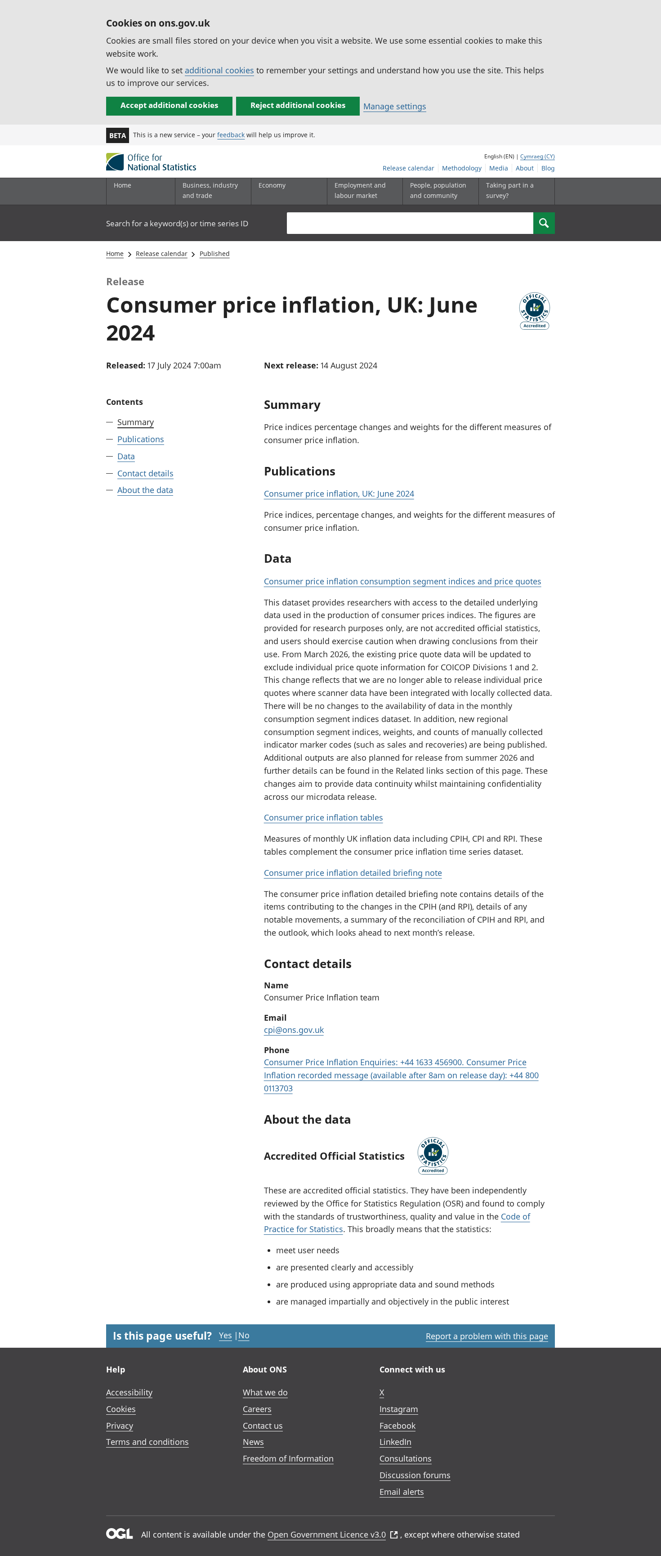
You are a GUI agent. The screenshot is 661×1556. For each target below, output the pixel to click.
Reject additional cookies (297, 105)
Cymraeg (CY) (537, 156)
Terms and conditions (147, 1441)
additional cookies (219, 70)
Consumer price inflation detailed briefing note (353, 872)
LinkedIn (395, 1441)
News (253, 1441)
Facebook (397, 1425)
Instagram (399, 1409)
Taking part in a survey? (510, 190)
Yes (225, 1335)
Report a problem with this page (487, 1336)
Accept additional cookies (169, 105)
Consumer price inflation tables (323, 817)
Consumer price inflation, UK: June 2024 (339, 493)
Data (126, 455)
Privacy (119, 1425)
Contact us (263, 1425)
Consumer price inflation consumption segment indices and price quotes (402, 581)
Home (122, 185)
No (244, 1335)
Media (498, 168)
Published (215, 253)
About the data (145, 489)
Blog (548, 168)
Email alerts (402, 1491)
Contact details (145, 472)
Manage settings (394, 106)
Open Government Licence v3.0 (327, 1534)
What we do (265, 1392)
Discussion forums (415, 1475)
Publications (140, 439)
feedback (231, 134)
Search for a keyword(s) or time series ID (177, 223)
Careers (257, 1409)
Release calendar (408, 168)
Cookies (121, 1409)
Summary (135, 422)
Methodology (462, 168)
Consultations (406, 1458)
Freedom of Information (288, 1458)
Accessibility (129, 1392)
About (525, 168)
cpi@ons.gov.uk (294, 1029)
